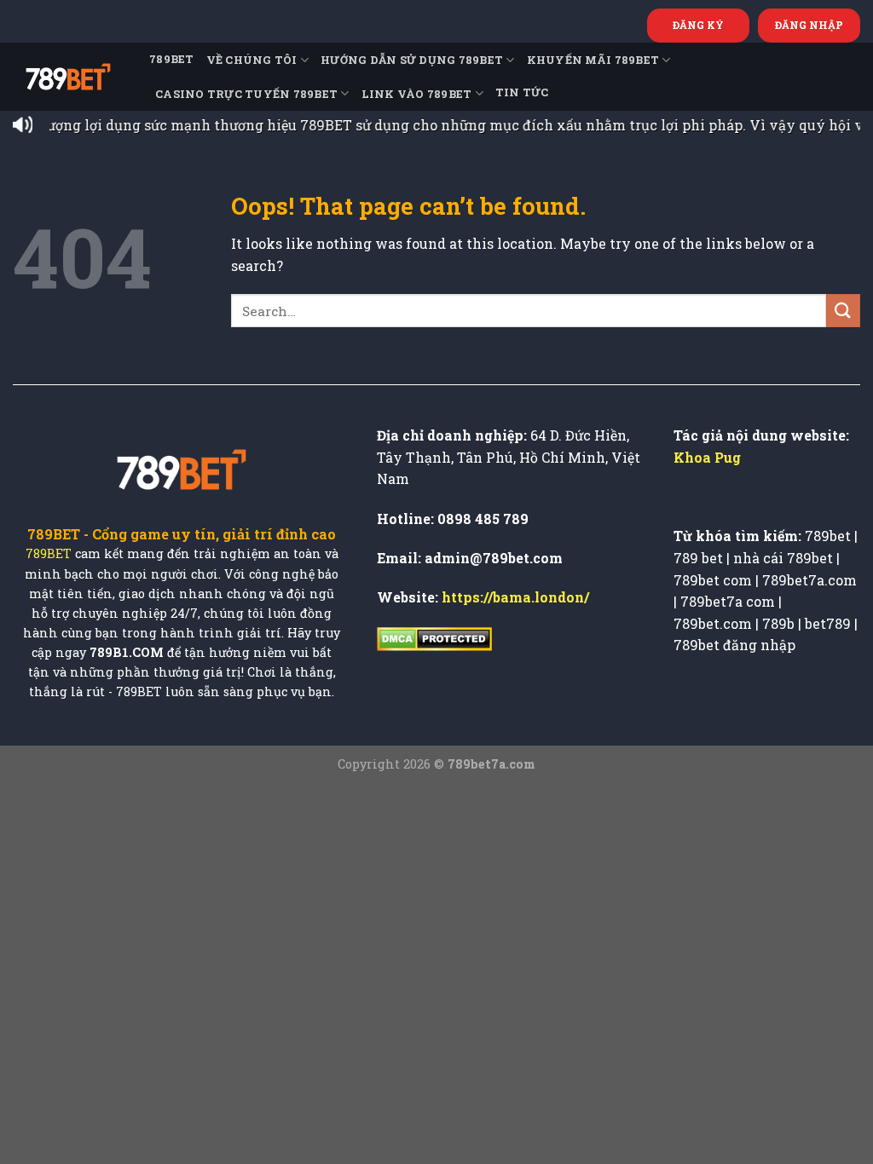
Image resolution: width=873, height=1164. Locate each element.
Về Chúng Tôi (252, 59)
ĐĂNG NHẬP (809, 25)
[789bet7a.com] (68, 77)
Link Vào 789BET (416, 94)
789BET (171, 59)
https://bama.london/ (515, 597)
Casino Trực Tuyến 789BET (246, 94)
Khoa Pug (707, 457)
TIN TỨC (522, 92)
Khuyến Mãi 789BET (593, 59)
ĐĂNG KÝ (698, 25)
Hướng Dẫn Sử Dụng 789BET (412, 59)
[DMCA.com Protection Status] (434, 637)
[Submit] (843, 310)
